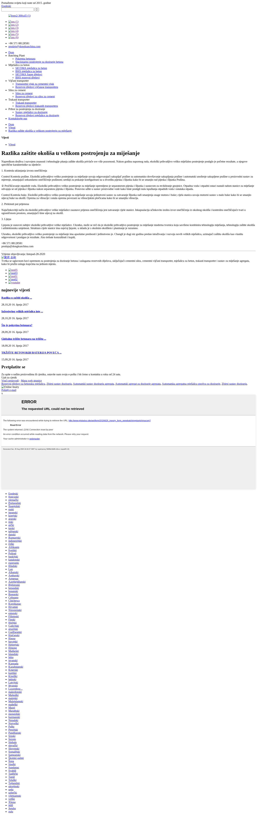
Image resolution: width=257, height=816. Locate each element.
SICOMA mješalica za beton (31, 68)
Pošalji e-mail (8, 390)
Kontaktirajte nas (17, 118)
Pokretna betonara (25, 58)
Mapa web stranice (31, 380)
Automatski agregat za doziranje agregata (138, 383)
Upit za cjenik (9, 377)
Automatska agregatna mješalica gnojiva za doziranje (191, 383)
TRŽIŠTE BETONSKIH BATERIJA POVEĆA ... (31, 352)
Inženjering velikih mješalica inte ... (22, 311)
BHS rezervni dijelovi (27, 77)
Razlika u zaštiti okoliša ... (16, 297)
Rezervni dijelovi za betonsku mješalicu (23, 383)
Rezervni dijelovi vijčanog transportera (36, 87)
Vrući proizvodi (10, 380)
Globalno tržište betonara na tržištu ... (23, 338)
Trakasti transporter (26, 102)
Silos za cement (24, 93)
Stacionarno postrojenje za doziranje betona (39, 61)
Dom (11, 52)
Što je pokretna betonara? (16, 325)
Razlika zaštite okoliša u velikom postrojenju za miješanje (40, 130)
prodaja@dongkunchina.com (24, 46)
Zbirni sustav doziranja (59, 383)
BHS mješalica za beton (28, 71)
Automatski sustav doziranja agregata (93, 383)
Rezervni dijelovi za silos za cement (35, 96)
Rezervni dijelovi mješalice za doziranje (37, 115)
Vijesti (11, 127)
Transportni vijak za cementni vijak (34, 83)
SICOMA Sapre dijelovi (28, 74)
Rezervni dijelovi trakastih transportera (36, 105)
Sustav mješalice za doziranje (31, 112)
